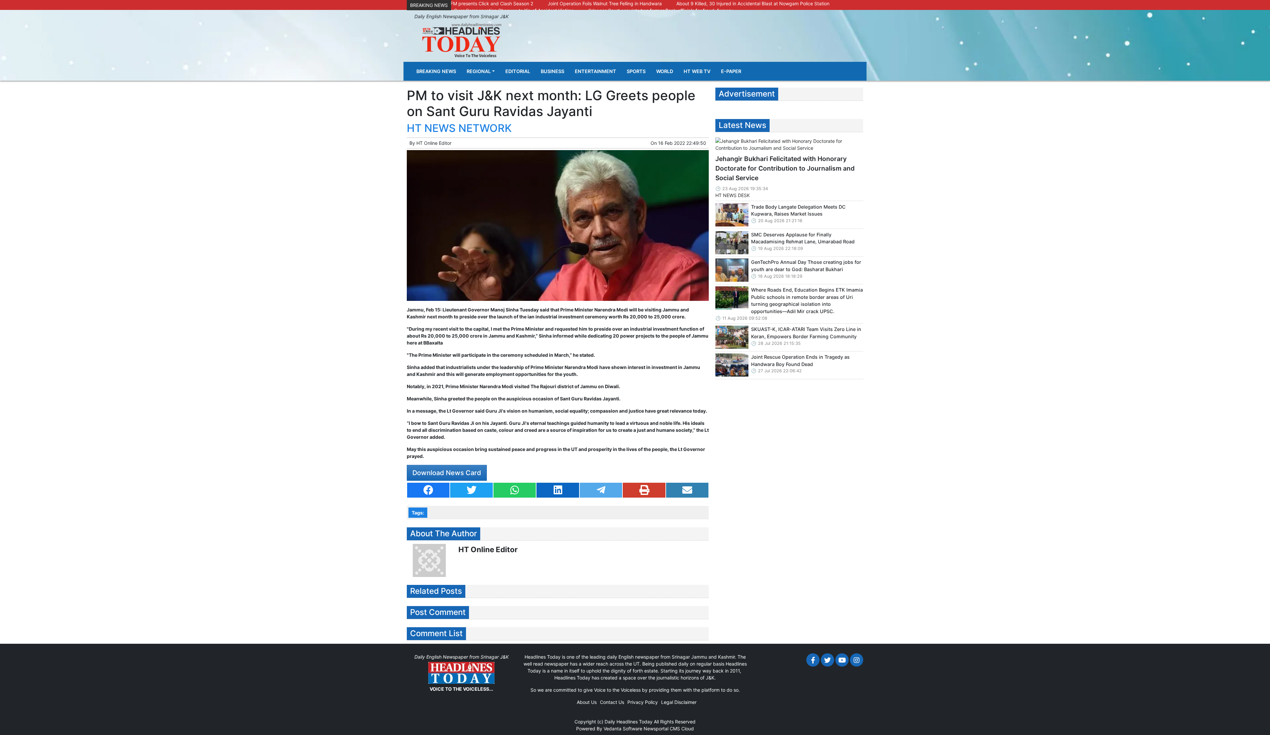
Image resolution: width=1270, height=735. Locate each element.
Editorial (517, 71)
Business (552, 71)
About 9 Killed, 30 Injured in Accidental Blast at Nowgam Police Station (752, 3)
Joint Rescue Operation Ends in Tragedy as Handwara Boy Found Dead (800, 360)
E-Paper (731, 71)
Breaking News (436, 71)
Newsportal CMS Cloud (669, 728)
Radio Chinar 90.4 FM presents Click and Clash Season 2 (471, 3)
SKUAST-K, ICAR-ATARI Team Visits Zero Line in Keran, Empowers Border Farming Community (806, 332)
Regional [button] (479, 71)
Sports (636, 71)
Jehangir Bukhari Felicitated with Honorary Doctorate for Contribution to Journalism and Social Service (785, 168)
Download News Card (446, 473)
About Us (587, 702)
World (664, 71)
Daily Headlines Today (629, 721)
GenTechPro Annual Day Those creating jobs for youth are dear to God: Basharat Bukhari (806, 265)
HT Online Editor (433, 143)
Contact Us (612, 702)
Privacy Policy (642, 702)
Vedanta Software (623, 728)
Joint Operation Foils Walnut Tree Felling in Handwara (605, 3)
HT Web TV (697, 71)
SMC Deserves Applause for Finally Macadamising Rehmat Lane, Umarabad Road (803, 238)
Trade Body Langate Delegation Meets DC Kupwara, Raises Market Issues (798, 210)
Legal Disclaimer (679, 702)
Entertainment (595, 71)
